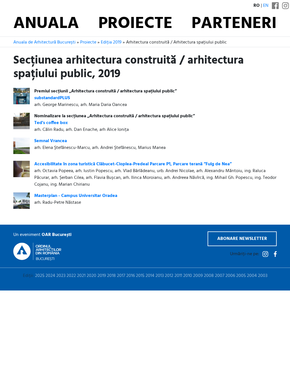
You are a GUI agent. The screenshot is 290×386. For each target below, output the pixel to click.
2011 (178, 275)
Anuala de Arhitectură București (44, 42)
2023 (60, 275)
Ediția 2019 (111, 42)
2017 (121, 275)
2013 (159, 275)
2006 (230, 275)
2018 (111, 275)
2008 (209, 275)
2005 (241, 275)
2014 (150, 275)
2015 (140, 275)
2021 (81, 275)
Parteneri (234, 23)
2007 (219, 275)
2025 (39, 275)
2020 (91, 275)
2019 (101, 275)
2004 (252, 275)
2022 (71, 275)
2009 (198, 275)
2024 (50, 275)
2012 (169, 275)
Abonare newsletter (242, 238)
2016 (130, 275)
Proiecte (135, 23)
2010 (187, 275)
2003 (262, 275)
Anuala (46, 23)
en (265, 5)
